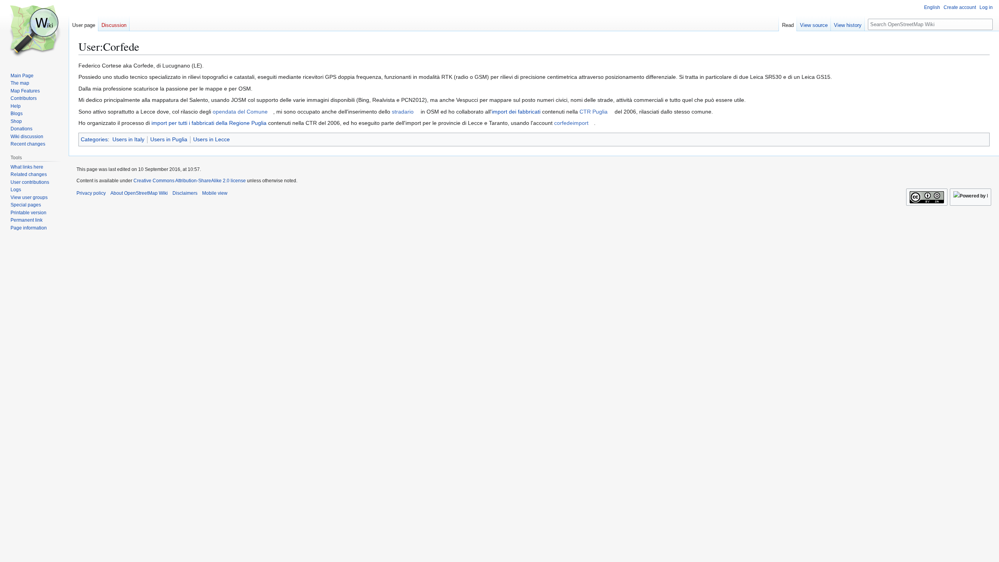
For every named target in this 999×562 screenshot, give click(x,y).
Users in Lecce (211, 139)
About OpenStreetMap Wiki (139, 193)
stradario (403, 111)
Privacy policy (91, 193)
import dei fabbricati (516, 111)
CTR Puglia (593, 111)
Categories (94, 139)
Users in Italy (128, 139)
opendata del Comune (240, 111)
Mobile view (215, 193)
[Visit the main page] (34, 31)
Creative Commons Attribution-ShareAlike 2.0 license (189, 180)
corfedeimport (571, 123)
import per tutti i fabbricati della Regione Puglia (209, 123)
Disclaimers (184, 193)
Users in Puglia (168, 139)
